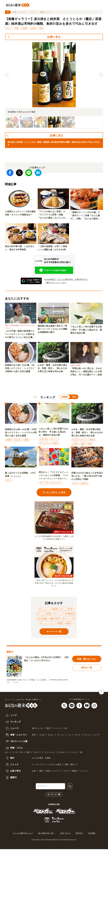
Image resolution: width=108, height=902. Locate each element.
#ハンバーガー (56, 483)
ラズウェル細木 (54, 764)
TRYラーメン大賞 (18, 741)
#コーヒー (44, 609)
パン (70, 735)
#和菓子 (55, 443)
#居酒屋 (24, 28)
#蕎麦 (26, 440)
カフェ (86, 735)
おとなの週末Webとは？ (23, 833)
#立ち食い (17, 440)
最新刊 (13, 777)
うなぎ (42, 735)
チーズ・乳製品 (70, 771)
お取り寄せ (15, 771)
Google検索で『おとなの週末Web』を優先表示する (65, 279)
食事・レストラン (19, 12)
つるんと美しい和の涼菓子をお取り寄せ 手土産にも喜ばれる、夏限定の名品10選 (86, 329)
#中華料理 (70, 613)
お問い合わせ (65, 833)
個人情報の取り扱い (46, 833)
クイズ (15, 752)
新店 (48, 728)
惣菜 (48, 771)
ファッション (49, 752)
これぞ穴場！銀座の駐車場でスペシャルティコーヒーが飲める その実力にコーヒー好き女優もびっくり (20, 334)
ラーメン (60, 735)
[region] (54, 85)
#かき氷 (75, 440)
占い (7, 752)
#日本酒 (33, 28)
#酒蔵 (90, 444)
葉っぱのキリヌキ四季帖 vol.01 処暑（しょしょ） (20, 474)
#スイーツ (54, 439)
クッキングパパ (38, 764)
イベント (57, 728)
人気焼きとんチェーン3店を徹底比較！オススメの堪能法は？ (20, 213)
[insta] (94, 705)
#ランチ (8, 28)
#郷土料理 (55, 618)
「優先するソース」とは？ (55, 282)
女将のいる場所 (75, 365)
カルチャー (63, 752)
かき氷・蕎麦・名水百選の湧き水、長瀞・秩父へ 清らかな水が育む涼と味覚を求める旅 (52, 368)
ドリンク (84, 771)
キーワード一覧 (53, 794)
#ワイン (58, 613)
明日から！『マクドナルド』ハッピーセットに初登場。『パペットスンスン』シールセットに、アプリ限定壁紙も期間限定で (53, 475)
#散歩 (68, 623)
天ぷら (51, 735)
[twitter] (64, 705)
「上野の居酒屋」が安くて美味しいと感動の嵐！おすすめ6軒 (52, 248)
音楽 (28, 752)
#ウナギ (75, 483)
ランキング (15, 721)
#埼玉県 (75, 444)
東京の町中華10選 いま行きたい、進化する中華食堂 (20, 248)
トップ (13, 715)
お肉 (34, 771)
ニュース (14, 728)
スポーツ (37, 752)
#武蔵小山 (84, 483)
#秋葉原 (8, 440)
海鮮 (41, 771)
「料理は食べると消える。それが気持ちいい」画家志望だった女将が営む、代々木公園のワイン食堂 (86, 371)
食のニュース (37, 728)
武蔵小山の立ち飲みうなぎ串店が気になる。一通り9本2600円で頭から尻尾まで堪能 (87, 476)
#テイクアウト (45, 443)
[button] (7, 75)
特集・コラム (16, 748)
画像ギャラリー (45, 12)
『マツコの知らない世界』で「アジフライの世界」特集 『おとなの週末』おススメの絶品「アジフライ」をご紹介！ (52, 214)
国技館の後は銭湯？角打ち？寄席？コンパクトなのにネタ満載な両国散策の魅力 (52, 329)
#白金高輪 (42, 618)
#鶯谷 (41, 28)
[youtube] (87, 705)
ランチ (32, 12)
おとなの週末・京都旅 (41, 758)
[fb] (79, 705)
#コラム (83, 440)
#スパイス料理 (44, 613)
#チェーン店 (44, 483)
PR (65, 728)
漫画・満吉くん (71, 764)
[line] (72, 705)
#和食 (16, 28)
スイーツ (96, 735)
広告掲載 (91, 833)
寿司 (34, 735)
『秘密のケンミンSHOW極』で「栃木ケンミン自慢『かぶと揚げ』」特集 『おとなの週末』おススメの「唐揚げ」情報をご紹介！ (86, 215)
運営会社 (79, 833)
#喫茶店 (91, 440)
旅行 (12, 758)
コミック (14, 764)
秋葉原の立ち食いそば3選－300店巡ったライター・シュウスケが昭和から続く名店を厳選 (20, 368)
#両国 (60, 623)
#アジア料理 (66, 609)
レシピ (74, 752)
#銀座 (55, 609)
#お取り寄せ (44, 439)
